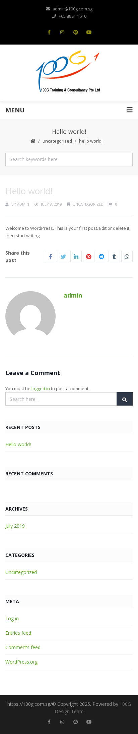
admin (23, 204)
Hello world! (18, 444)
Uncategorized (57, 141)
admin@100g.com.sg (72, 9)
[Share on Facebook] (50, 256)
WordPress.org (21, 662)
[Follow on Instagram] (62, 32)
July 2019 (15, 526)
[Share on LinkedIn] (76, 256)
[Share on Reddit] (101, 256)
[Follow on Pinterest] (75, 32)
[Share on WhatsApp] (127, 256)
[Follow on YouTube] (89, 32)
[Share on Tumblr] (114, 256)
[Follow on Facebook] (49, 32)
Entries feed (18, 633)
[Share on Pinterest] (88, 256)
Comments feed (23, 647)
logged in (40, 388)
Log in (12, 618)
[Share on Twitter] (63, 256)
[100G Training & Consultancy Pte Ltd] (69, 72)
